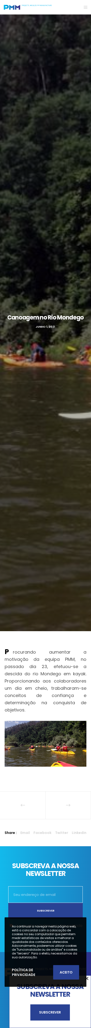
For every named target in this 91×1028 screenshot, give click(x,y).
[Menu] (84, 7)
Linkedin (79, 832)
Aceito (66, 972)
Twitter (61, 832)
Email (25, 832)
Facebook (42, 832)
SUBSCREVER (50, 1012)
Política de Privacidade (23, 972)
